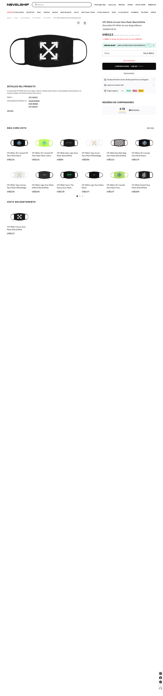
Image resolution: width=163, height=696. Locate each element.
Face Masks (37, 18)
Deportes (30, 12)
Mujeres (144, 12)
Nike (39, 12)
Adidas (55, 12)
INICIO (9, 18)
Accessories (25, 18)
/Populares (15, 12)
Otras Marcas (103, 12)
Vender (130, 5)
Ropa (114, 12)
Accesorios (123, 12)
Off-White (47, 18)
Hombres (135, 12)
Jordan (46, 12)
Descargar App (100, 5)
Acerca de (112, 5)
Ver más (10, 111)
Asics (76, 12)
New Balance (66, 12)
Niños (153, 12)
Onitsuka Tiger (88, 12)
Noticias (122, 5)
